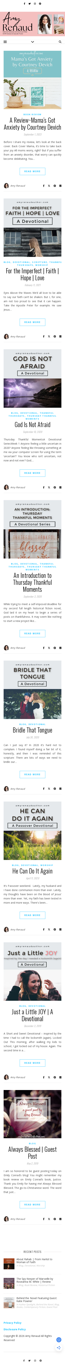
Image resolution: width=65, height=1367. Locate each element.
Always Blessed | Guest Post (32, 1152)
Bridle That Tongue (32, 729)
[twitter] (30, 3)
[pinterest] (40, 3)
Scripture (39, 262)
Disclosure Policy (15, 1329)
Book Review (32, 114)
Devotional (21, 262)
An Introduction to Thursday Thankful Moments (32, 582)
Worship (41, 265)
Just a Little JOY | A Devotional (32, 1015)
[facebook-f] (25, 3)
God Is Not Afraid (33, 424)
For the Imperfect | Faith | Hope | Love (32, 274)
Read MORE (32, 171)
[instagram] (35, 3)
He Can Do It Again (32, 870)
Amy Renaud (17, 185)
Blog (7, 262)
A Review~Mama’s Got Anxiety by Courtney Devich (32, 123)
